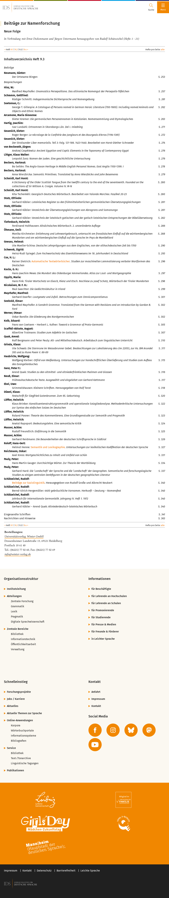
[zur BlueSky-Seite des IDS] (131, 730)
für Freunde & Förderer (105, 631)
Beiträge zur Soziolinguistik (28, 482)
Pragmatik (17, 616)
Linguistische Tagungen (24, 763)
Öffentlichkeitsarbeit (23, 644)
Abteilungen (14, 596)
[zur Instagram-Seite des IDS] (113, 730)
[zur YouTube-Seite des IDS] (95, 744)
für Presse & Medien (103, 624)
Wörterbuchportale (22, 730)
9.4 (25, 49)
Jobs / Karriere (16, 698)
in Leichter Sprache (103, 638)
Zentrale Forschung (22, 601)
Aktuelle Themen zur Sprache (24, 713)
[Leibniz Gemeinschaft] (45, 800)
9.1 (12, 49)
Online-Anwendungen (20, 720)
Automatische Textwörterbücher (51, 261)
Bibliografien (18, 740)
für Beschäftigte (101, 588)
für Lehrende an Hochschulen (109, 596)
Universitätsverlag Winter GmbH (23, 536)
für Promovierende (102, 610)
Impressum (98, 698)
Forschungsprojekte (19, 691)
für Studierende (101, 617)
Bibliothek (17, 634)
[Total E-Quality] (123, 823)
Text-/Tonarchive (21, 758)
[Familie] (123, 800)
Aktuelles (12, 706)
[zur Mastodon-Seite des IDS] (149, 730)
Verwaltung (17, 649)
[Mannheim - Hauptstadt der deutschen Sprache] (45, 847)
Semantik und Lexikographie (48, 447)
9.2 (16, 49)
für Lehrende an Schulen (106, 603)
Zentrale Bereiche (17, 628)
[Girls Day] (45, 823)
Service (11, 748)
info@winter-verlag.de (17, 554)
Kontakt (96, 706)
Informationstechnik (23, 639)
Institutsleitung (16, 588)
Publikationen (15, 770)
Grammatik (17, 606)
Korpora (15, 725)
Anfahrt (95, 691)
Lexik (14, 611)
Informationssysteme (23, 735)
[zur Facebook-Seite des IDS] (95, 730)
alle (163, 49)
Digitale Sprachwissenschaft (27, 621)
